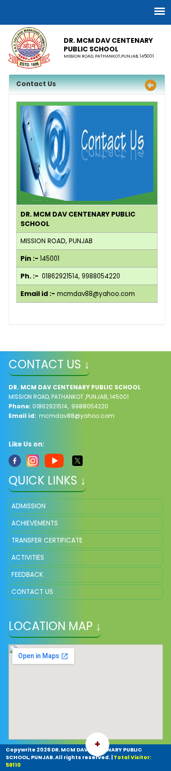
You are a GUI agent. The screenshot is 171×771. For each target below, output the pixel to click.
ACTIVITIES (27, 557)
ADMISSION (28, 506)
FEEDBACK (27, 574)
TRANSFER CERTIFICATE (47, 540)
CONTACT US (32, 591)
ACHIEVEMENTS (34, 523)
